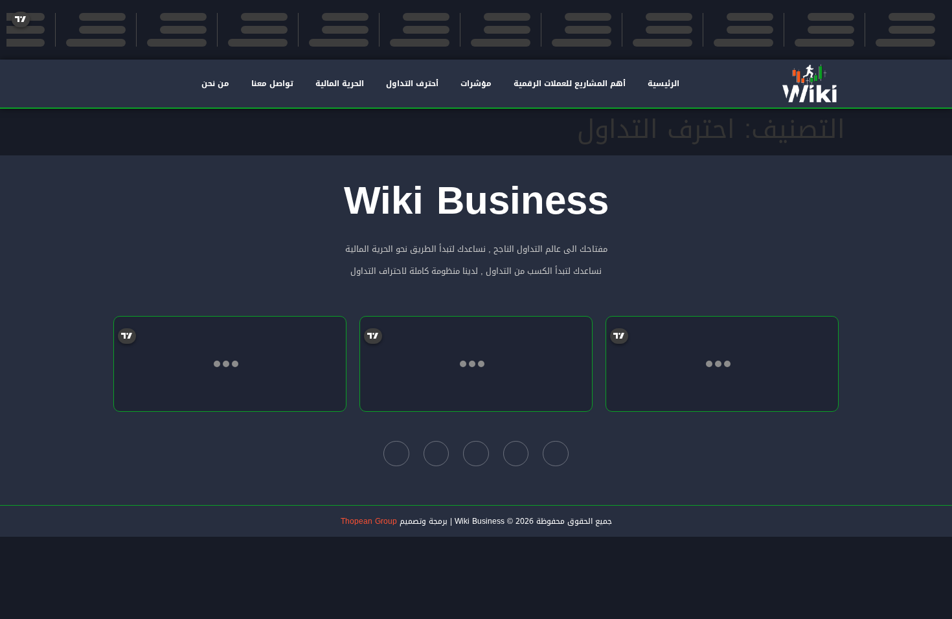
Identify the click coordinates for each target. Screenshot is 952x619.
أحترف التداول (412, 83)
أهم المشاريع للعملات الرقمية (570, 83)
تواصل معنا (272, 83)
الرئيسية (663, 83)
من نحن (215, 83)
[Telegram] (476, 454)
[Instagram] (436, 454)
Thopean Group (369, 521)
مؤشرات (476, 83)
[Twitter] (516, 454)
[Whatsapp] (396, 454)
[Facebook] (556, 454)
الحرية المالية (339, 83)
